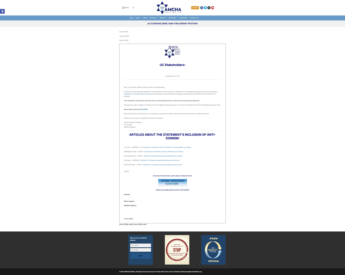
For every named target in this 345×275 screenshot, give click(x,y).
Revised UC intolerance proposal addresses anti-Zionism (164, 151)
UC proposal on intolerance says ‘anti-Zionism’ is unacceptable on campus (165, 147)
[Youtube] (212, 7)
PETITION (144, 109)
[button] (2, 11)
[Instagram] (208, 7)
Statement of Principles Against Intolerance (138, 94)
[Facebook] (201, 7)
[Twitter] (205, 7)
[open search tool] (134, 8)
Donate (195, 7)
